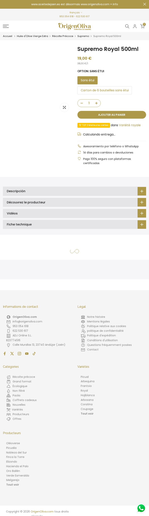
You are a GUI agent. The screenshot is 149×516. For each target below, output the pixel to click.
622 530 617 (83, 16)
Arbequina (87, 381)
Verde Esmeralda (17, 475)
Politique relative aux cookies (106, 326)
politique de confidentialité (105, 331)
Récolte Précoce (62, 36)
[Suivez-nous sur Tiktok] (34, 353)
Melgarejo (12, 480)
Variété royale (130, 125)
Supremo (83, 36)
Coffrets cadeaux (25, 400)
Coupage (87, 409)
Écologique (20, 386)
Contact (93, 349)
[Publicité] (74, 4)
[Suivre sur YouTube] (27, 353)
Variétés (17, 409)
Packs (16, 395)
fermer (4, 4)
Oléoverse (13, 443)
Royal (84, 391)
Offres (17, 419)
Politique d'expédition (101, 335)
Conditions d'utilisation (102, 340)
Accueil (7, 36)
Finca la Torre (15, 457)
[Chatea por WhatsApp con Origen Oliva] (141, 508)
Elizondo (11, 462)
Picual (85, 377)
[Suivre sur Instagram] (19, 353)
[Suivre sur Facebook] (4, 353)
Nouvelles (19, 405)
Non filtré (19, 391)
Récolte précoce (24, 377)
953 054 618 (66, 16)
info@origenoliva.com (27, 321)
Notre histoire (96, 317)
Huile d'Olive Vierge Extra (32, 36)
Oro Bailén (13, 471)
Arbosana (87, 400)
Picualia (11, 448)
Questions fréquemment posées (109, 345)
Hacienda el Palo (17, 466)
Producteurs (21, 414)
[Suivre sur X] (12, 353)
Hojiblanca (88, 395)
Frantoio (86, 386)
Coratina (87, 404)
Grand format (22, 381)
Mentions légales (98, 321)
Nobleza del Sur (16, 452)
